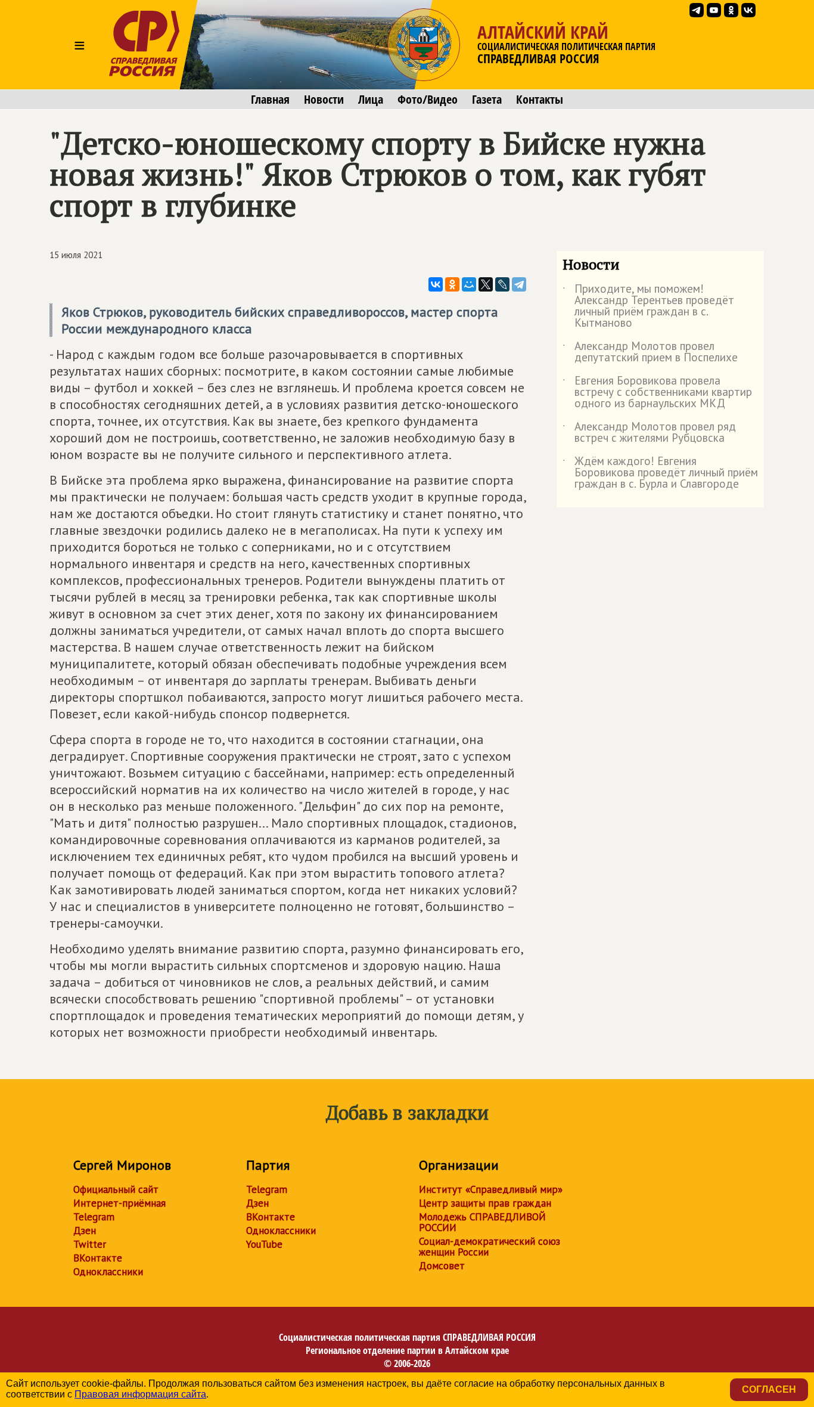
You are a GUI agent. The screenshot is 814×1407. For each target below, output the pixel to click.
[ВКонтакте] (435, 284)
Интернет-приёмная (119, 1203)
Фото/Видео (427, 99)
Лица (370, 99)
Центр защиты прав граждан (485, 1203)
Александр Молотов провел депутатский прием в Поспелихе (650, 352)
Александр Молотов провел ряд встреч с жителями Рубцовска (649, 433)
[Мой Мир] (469, 284)
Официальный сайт (116, 1189)
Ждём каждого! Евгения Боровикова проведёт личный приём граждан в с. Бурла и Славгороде (660, 473)
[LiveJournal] (502, 284)
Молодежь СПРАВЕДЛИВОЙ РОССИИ (482, 1222)
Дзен (84, 1230)
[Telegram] (519, 284)
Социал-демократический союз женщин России (489, 1246)
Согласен (769, 1389)
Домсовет (442, 1265)
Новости (324, 99)
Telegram (93, 1216)
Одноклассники (108, 1271)
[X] (486, 284)
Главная (270, 99)
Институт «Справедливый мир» (491, 1189)
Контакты (539, 99)
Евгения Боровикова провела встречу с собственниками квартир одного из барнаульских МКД (657, 392)
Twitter (89, 1244)
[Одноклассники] (452, 284)
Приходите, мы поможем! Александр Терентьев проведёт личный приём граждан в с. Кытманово (648, 306)
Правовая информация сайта (140, 1394)
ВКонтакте (97, 1258)
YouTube (264, 1244)
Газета (487, 99)
